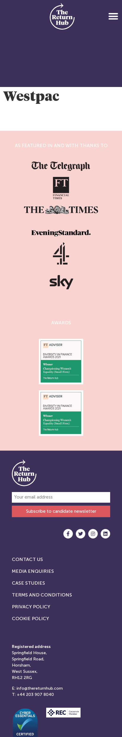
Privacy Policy (31, 606)
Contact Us (27, 559)
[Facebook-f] (68, 533)
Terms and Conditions (42, 595)
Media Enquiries (33, 571)
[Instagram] (93, 533)
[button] (113, 16)
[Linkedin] (105, 533)
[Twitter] (80, 533)
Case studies (28, 583)
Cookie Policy (30, 618)
